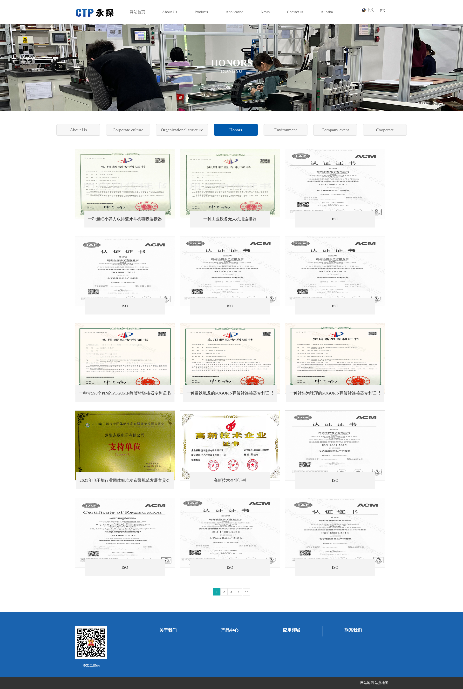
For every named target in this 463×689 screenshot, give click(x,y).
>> (246, 592)
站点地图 (381, 683)
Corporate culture (128, 129)
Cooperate (385, 129)
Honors (235, 129)
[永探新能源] (94, 10)
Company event (335, 129)
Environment (285, 129)
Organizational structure (182, 129)
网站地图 (367, 683)
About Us (78, 129)
